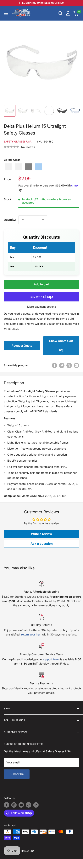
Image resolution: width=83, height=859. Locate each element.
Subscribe (17, 774)
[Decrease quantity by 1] (23, 220)
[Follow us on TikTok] (28, 805)
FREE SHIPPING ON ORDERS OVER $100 (41, 2)
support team (50, 659)
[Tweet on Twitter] (69, 365)
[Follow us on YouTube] (21, 805)
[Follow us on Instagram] (14, 805)
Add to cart (41, 284)
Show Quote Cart (61, 345)
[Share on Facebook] (54, 365)
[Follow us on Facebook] (6, 805)
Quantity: (10, 219)
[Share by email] (76, 365)
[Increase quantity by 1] (43, 220)
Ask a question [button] (41, 544)
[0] (76, 13)
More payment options (41, 306)
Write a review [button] (41, 534)
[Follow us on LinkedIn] (36, 805)
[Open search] (60, 13)
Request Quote (22, 345)
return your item (31, 634)
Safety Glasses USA (17, 141)
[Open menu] (6, 13)
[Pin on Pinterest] (61, 365)
